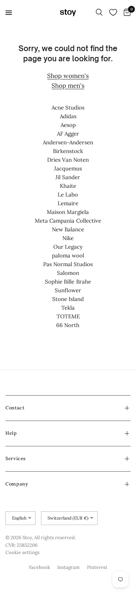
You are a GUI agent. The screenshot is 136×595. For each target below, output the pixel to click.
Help (11, 433)
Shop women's (67, 76)
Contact (14, 408)
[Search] (99, 12)
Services (15, 458)
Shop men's (67, 86)
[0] (126, 12)
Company (16, 484)
